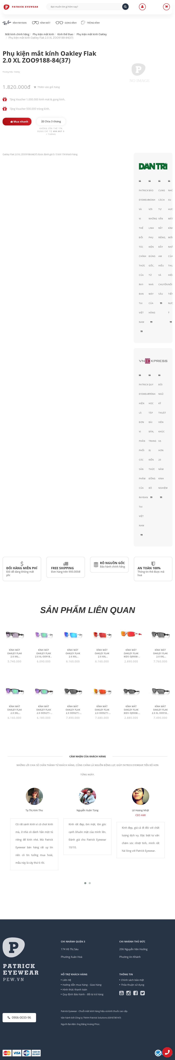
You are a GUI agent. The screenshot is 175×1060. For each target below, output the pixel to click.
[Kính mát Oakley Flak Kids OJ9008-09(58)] (131, 634)
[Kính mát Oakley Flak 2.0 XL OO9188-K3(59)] (44, 634)
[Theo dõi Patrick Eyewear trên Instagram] (129, 994)
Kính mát (45, 22)
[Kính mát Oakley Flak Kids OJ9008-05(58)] (131, 690)
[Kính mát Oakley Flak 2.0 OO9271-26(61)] (73, 690)
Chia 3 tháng (52, 121)
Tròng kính (93, 22)
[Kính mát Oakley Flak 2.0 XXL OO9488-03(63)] (102, 634)
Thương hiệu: (8, 72)
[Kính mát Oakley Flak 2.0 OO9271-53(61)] (102, 690)
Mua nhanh (20, 121)
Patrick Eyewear (69, 1011)
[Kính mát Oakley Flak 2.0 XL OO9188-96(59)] (160, 690)
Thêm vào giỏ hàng (48, 87)
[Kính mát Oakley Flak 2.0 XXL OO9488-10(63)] (15, 634)
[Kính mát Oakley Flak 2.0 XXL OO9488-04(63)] (160, 634)
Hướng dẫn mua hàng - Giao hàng (82, 984)
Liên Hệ (67, 980)
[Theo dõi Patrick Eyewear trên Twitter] (142, 994)
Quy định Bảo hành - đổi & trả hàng (83, 994)
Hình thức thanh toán (75, 989)
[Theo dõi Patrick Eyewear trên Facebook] (136, 994)
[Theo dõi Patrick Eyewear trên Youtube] (122, 994)
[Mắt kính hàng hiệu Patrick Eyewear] (21, 7)
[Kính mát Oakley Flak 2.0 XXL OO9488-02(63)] (73, 634)
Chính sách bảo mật (132, 980)
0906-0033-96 (21, 1017)
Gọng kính (70, 22)
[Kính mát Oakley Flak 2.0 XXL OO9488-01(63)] (15, 690)
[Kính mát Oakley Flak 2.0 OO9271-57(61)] (44, 690)
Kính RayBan (19, 22)
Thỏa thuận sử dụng (132, 984)
